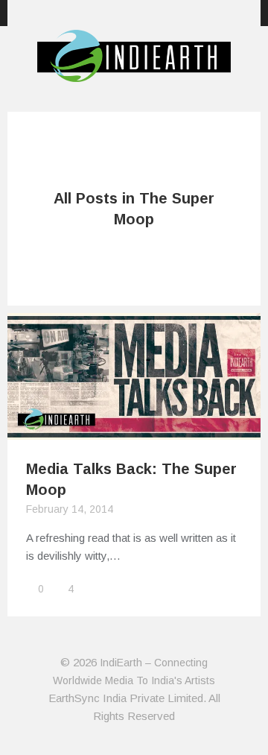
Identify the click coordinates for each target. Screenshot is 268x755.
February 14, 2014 (69, 509)
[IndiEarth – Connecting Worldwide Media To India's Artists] (134, 73)
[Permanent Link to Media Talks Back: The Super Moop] (134, 430)
